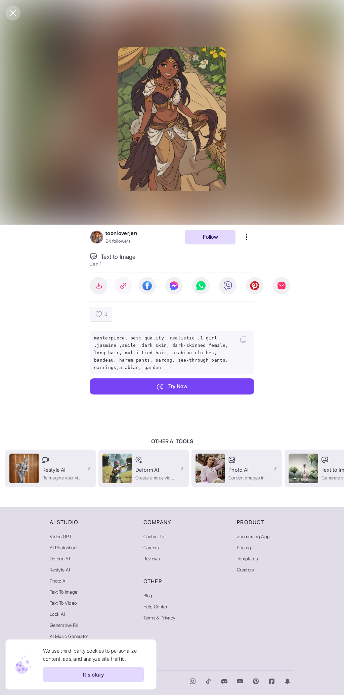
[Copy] (243, 339)
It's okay (93, 674)
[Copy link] (123, 285)
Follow (210, 237)
